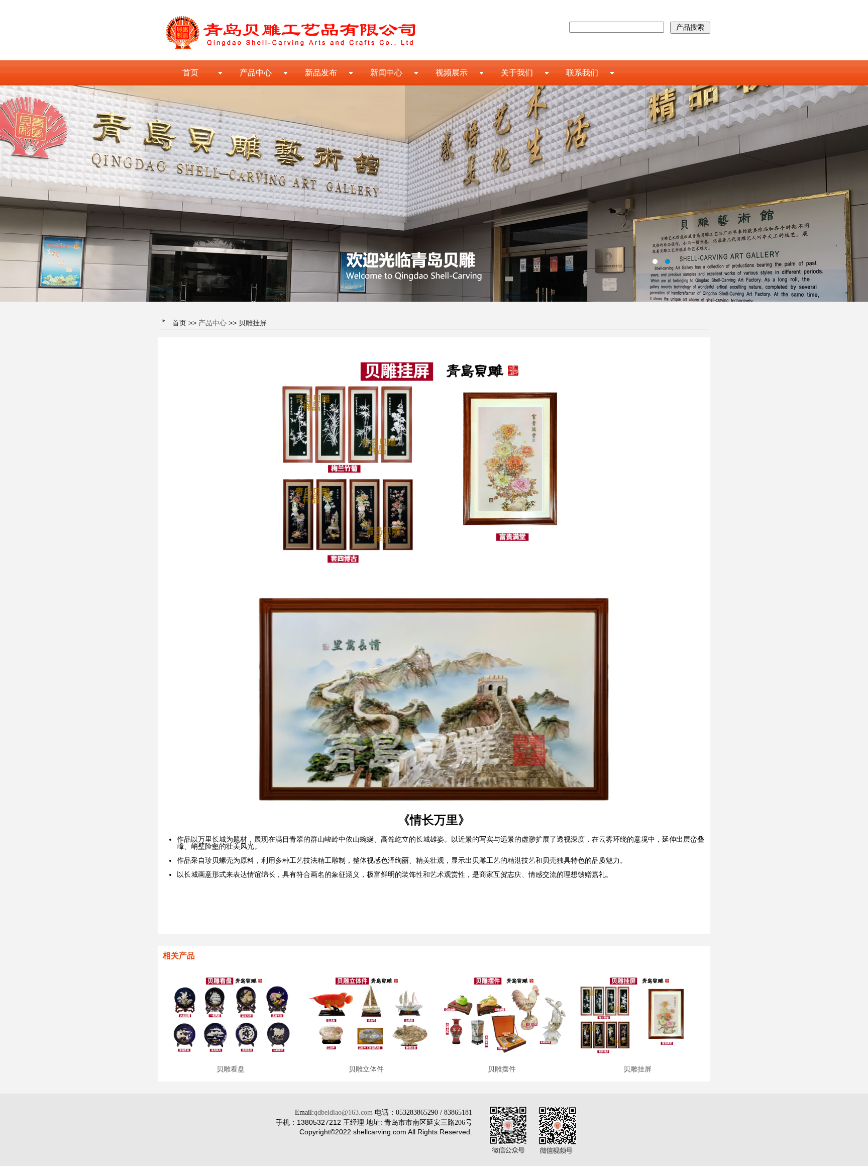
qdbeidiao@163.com (343, 1112)
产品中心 (256, 72)
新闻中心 (386, 72)
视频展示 (452, 72)
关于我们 (517, 72)
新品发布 (321, 72)
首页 (190, 72)
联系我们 (582, 72)
